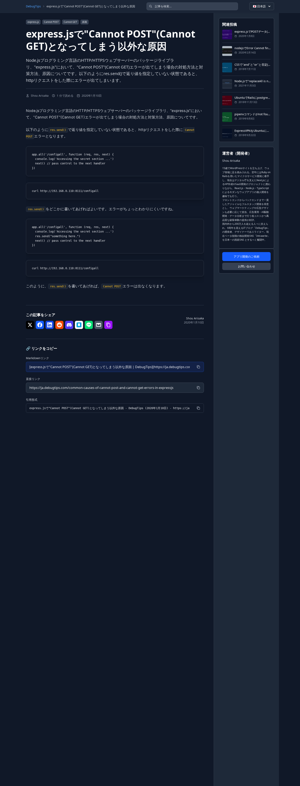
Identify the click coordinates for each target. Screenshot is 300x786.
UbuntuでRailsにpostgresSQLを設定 (252, 98)
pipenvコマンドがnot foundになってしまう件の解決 (252, 114)
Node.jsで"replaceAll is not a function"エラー (252, 81)
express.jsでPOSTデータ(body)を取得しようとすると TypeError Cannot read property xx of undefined (252, 31)
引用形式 (31, 400)
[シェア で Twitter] (30, 325)
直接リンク (33, 379)
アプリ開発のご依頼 (246, 256)
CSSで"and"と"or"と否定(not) (252, 64)
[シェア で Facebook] (40, 325)
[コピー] (198, 366)
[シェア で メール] (98, 325)
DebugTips (33, 6)
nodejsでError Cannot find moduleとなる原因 (252, 48)
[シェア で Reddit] (59, 325)
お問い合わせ (246, 266)
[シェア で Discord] (69, 325)
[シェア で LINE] (89, 325)
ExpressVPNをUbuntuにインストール (252, 131)
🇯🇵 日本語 (259, 6)
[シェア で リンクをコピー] (108, 325)
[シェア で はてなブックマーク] (79, 325)
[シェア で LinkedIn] (50, 325)
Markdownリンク (37, 358)
